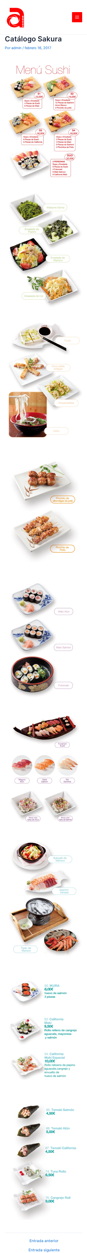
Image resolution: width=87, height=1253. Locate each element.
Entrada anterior (43, 1241)
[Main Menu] (77, 17)
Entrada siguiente (44, 1250)
